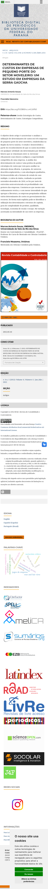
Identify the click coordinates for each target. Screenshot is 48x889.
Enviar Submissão (13, 537)
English (7, 519)
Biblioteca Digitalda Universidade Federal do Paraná (21, 29)
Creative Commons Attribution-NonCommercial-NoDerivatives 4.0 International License (22, 427)
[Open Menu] (2, 41)
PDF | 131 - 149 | (10, 317)
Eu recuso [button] (29, 874)
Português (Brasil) (11, 526)
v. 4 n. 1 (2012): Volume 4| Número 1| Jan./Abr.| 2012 (23, 53)
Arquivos (13, 50)
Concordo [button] (28, 869)
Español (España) (11, 523)
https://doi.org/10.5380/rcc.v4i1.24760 (21, 109)
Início (5, 50)
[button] (5, 492)
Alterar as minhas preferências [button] (28, 880)
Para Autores (9, 836)
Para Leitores (9, 832)
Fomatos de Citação (13, 362)
